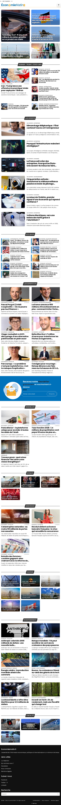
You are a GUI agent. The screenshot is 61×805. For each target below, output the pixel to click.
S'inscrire (51, 394)
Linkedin (3, 785)
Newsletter (4, 766)
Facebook (4, 780)
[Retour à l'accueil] (27, 5)
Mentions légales (6, 771)
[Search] (58, 793)
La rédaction (5, 760)
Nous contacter (6, 768)
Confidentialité (36, 800)
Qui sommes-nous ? (7, 763)
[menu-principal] (58, 4)
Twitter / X (4, 782)
